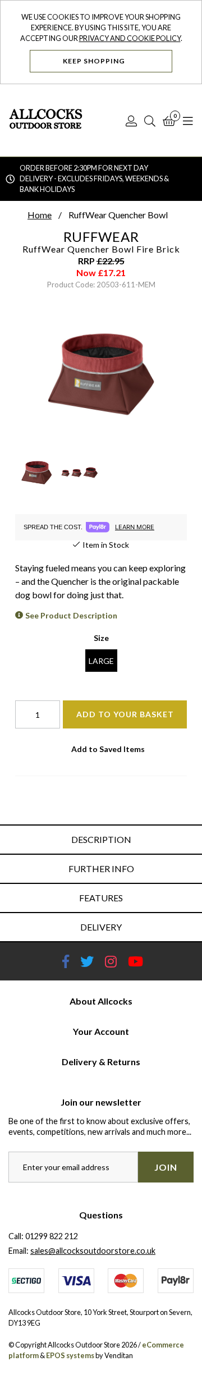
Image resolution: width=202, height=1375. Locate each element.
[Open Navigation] (188, 120)
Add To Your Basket (125, 714)
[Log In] (131, 120)
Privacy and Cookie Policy (130, 38)
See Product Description (71, 615)
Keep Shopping (95, 61)
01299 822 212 (51, 1236)
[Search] (149, 120)
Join (165, 1167)
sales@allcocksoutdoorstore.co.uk (92, 1250)
